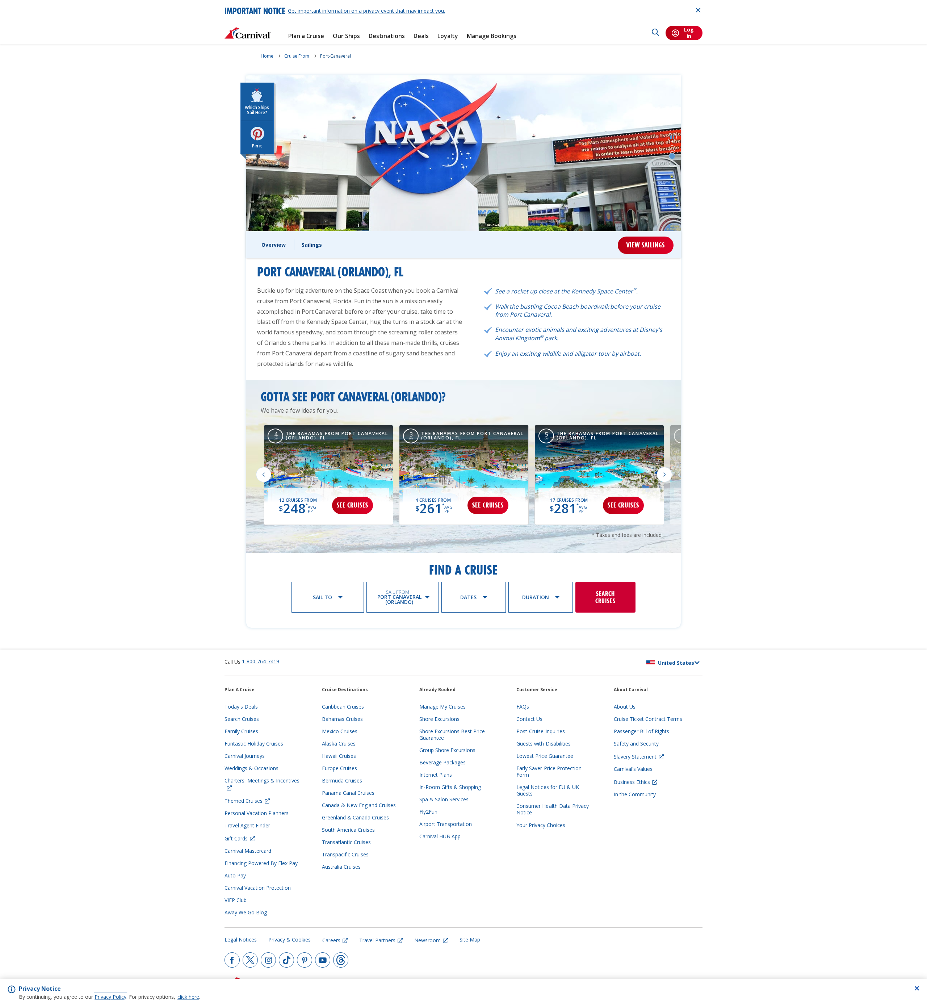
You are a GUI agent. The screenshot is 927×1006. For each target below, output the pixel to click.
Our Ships (346, 36)
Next (664, 474)
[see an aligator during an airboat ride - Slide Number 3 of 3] (672, 163)
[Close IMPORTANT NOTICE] (698, 10)
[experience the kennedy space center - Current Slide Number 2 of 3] (672, 156)
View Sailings (645, 245)
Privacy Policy (110, 996)
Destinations (387, 36)
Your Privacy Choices (540, 825)
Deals (421, 36)
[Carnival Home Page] (248, 33)
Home (267, 56)
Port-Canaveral (335, 56)
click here (188, 996)
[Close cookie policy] (917, 988)
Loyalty (447, 36)
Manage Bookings (491, 36)
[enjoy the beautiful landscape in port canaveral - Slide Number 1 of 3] (672, 148)
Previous (263, 474)
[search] (655, 33)
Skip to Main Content (31, 3)
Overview (273, 244)
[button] (672, 137)
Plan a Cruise (306, 36)
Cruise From (296, 56)
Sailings (312, 244)
